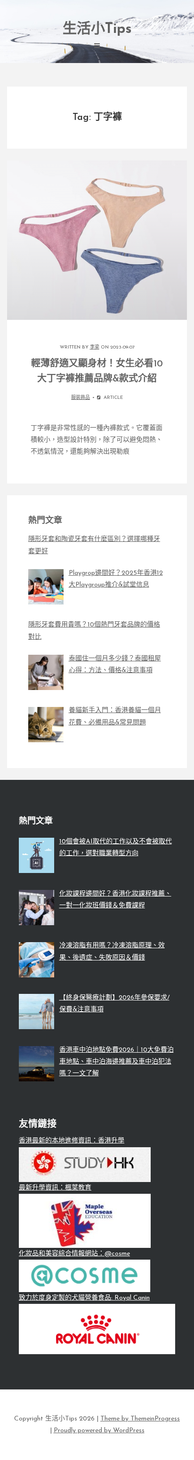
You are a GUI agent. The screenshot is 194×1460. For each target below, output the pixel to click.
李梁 (94, 347)
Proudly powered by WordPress (99, 1430)
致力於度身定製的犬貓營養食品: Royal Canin (84, 1297)
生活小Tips (97, 29)
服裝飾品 (80, 397)
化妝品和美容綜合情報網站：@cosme (74, 1253)
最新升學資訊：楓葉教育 (55, 1187)
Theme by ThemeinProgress (140, 1418)
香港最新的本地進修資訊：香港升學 (71, 1140)
